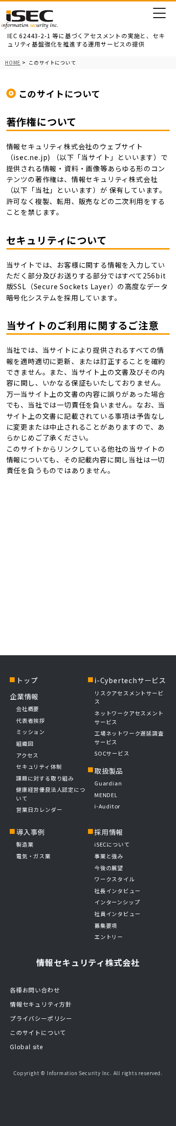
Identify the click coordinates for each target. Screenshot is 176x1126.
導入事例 (30, 832)
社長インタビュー (117, 891)
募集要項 (105, 925)
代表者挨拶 (30, 720)
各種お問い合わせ (35, 990)
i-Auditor (107, 806)
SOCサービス (114, 753)
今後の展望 (108, 868)
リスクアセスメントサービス (129, 697)
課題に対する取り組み (45, 778)
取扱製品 (108, 771)
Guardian (108, 783)
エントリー (108, 937)
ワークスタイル (114, 879)
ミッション (30, 731)
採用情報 (108, 832)
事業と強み (108, 856)
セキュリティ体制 (39, 766)
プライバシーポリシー (41, 1018)
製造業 (24, 844)
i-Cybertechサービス (130, 680)
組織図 (24, 743)
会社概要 (27, 708)
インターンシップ (117, 902)
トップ (27, 680)
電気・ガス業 (33, 856)
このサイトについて (38, 1032)
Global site (26, 1046)
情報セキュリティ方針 (41, 1004)
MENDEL (106, 795)
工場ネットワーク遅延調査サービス (129, 737)
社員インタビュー (117, 914)
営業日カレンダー (39, 809)
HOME (13, 62)
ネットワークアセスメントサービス (129, 717)
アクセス (27, 755)
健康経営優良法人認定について (51, 793)
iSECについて (112, 844)
